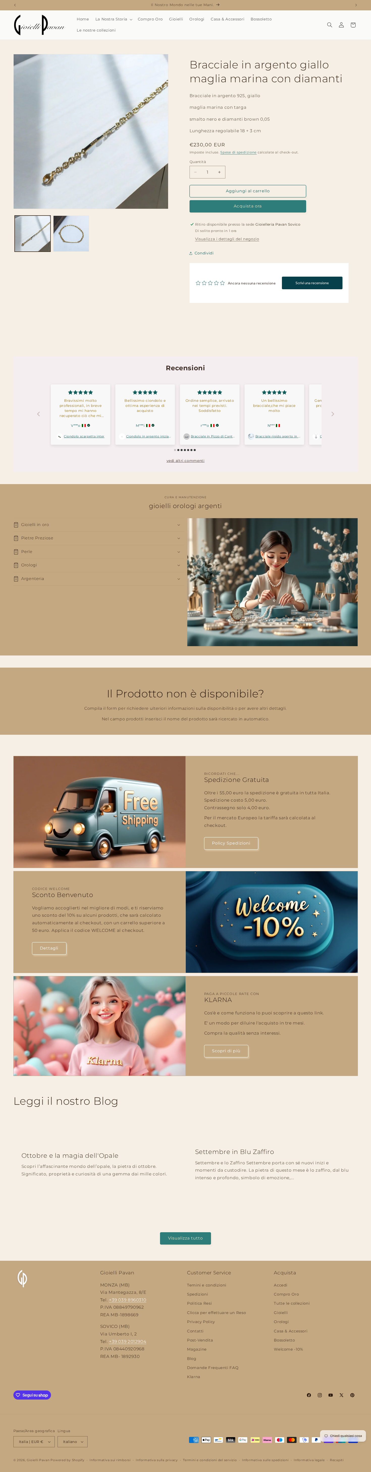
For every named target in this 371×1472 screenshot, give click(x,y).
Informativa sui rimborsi (110, 1460)
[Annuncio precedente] (14, 5)
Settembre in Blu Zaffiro (234, 1152)
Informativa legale (309, 1460)
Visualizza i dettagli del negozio (227, 239)
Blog (191, 1358)
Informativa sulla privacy (157, 1460)
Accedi (280, 1285)
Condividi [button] (204, 253)
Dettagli (49, 948)
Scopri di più (226, 1051)
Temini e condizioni (206, 1285)
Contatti (195, 1331)
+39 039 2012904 (127, 1341)
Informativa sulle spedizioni (265, 1460)
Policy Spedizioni (231, 843)
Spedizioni (197, 1294)
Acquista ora (248, 206)
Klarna (193, 1377)
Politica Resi (199, 1303)
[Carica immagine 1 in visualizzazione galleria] (33, 234)
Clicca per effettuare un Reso (216, 1312)
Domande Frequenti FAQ (212, 1367)
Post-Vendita (200, 1340)
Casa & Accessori (290, 1331)
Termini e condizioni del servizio (210, 1460)
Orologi (281, 1322)
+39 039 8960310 (127, 1299)
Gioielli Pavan (38, 1460)
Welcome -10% (288, 1349)
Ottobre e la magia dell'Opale (69, 1155)
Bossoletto (284, 1340)
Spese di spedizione (238, 152)
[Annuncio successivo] (356, 5)
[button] (113, 19)
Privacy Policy (201, 1322)
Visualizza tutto (185, 1238)
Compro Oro (286, 1294)
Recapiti (337, 1460)
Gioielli (281, 1312)
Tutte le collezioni (292, 1303)
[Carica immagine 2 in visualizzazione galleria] (71, 234)
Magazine (197, 1349)
